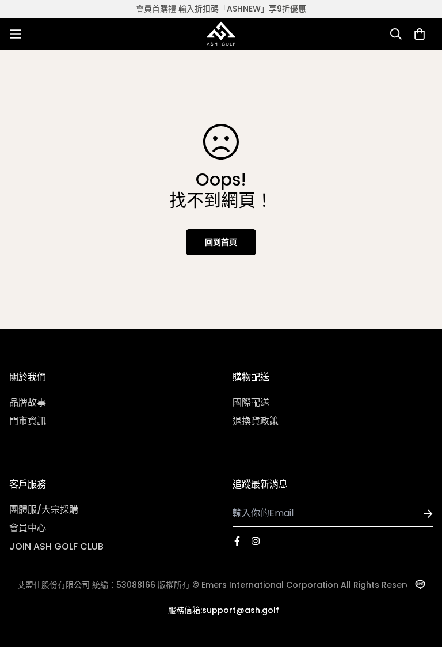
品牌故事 (27, 402)
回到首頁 (221, 242)
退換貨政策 (256, 420)
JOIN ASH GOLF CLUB (56, 546)
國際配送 (251, 402)
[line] (420, 584)
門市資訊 (27, 420)
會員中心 (27, 528)
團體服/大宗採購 (43, 509)
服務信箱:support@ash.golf (223, 610)
